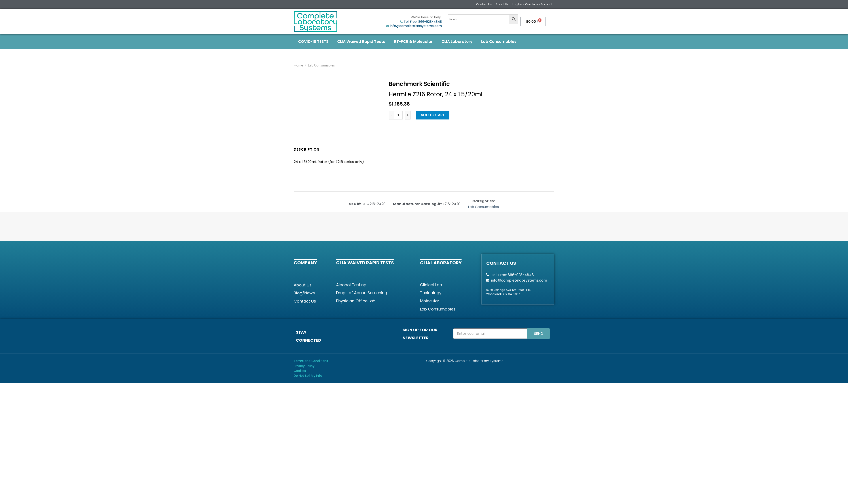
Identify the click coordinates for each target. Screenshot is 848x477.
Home (298, 65)
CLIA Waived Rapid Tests (361, 41)
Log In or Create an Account (532, 4)
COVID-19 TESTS (313, 41)
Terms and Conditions (311, 361)
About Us (502, 4)
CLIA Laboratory (456, 41)
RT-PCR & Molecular (413, 41)
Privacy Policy (304, 366)
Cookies (300, 371)
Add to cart (433, 115)
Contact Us (484, 4)
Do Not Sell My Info (308, 375)
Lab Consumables (499, 41)
